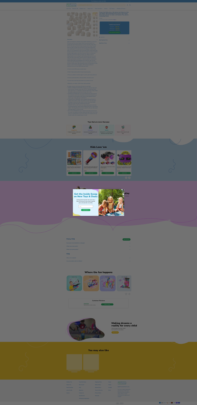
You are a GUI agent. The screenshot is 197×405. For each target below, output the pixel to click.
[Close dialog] (123, 190)
